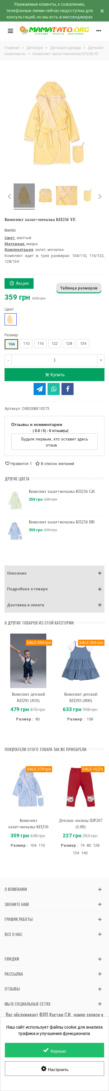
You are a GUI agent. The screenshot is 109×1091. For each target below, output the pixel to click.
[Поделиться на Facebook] (67, 389)
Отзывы (12, 988)
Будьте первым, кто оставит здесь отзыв (54, 442)
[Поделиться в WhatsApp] (54, 389)
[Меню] (10, 30)
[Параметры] (98, 30)
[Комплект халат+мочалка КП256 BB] (15, 531)
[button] (54, 573)
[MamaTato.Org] (54, 30)
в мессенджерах (76, 17)
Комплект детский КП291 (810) (28, 697)
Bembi (10, 230)
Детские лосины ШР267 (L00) (81, 823)
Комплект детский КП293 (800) (80, 697)
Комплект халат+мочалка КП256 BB (61, 522)
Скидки (12, 958)
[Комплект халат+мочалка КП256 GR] (15, 500)
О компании (16, 889)
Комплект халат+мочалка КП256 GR (62, 491)
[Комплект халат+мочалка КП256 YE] (24, 196)
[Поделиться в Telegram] (40, 389)
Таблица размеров (78, 288)
